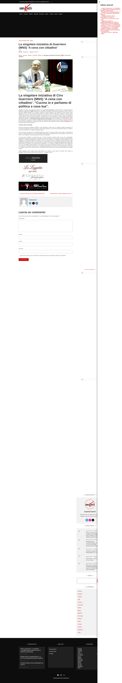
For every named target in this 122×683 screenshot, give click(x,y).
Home (20, 55)
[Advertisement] (61, 27)
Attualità (80, 594)
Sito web (21, 248)
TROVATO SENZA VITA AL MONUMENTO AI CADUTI (107, 16)
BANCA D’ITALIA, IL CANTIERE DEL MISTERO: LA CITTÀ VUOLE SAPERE (110, 25)
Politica (31, 40)
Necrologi (80, 616)
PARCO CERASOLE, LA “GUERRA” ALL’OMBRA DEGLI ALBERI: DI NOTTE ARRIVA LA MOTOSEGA (110, 10)
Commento (22, 218)
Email (20, 241)
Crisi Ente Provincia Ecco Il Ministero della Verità (32, 193)
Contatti (51, 653)
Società (25, 55)
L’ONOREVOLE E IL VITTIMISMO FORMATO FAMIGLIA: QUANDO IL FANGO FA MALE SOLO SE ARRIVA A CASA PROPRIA (110, 29)
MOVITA (80, 613)
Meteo (79, 610)
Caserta (80, 596)
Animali (80, 591)
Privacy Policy (52, 649)
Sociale (80, 624)
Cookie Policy (52, 651)
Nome (20, 234)
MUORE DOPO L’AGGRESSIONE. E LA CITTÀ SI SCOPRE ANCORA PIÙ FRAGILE (110, 13)
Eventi (79, 607)
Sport (79, 632)
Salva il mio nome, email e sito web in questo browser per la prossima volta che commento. (43, 255)
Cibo (79, 599)
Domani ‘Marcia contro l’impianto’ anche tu (60, 193)
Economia (80, 605)
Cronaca (80, 602)
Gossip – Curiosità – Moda (24, 40)
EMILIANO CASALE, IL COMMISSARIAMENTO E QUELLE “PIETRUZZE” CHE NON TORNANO (109, 22)
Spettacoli (80, 629)
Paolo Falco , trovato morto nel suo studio (93, 559)
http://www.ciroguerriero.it (90, 269)
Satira (79, 621)
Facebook (67, 121)
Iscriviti (51, 1)
